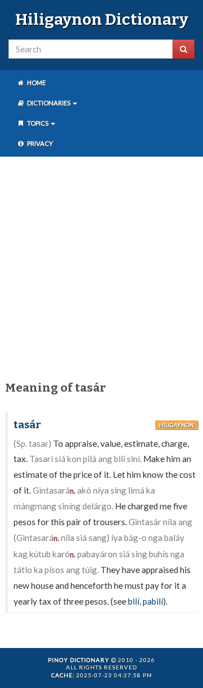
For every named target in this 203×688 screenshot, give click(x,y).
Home (36, 82)
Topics (38, 123)
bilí (133, 601)
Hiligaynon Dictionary (101, 19)
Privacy (39, 143)
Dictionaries (49, 102)
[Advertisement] (101, 266)
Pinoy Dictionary (78, 659)
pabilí (153, 601)
